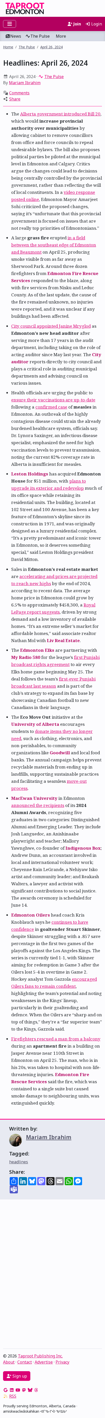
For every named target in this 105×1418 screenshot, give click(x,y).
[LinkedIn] (11, 1390)
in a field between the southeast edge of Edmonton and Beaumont (53, 245)
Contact (24, 1362)
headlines (18, 1162)
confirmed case (51, 407)
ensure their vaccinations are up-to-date (53, 400)
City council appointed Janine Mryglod (51, 326)
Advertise (44, 1362)
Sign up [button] (19, 1376)
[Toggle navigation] (9, 24)
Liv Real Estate (63, 640)
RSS (12, 1396)
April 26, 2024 (51, 47)
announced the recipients (37, 805)
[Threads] (36, 1390)
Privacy (62, 1362)
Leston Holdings (29, 474)
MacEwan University (34, 798)
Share (14, 99)
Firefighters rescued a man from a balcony (55, 1039)
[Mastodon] (24, 1390)
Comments (19, 93)
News (15, 36)
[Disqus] (52, 1275)
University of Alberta (35, 724)
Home (8, 47)
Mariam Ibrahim (25, 82)
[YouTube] (17, 1390)
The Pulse (40, 36)
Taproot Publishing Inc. (40, 1356)
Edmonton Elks (37, 650)
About (9, 1362)
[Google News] (5, 1390)
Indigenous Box (83, 848)
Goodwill (60, 753)
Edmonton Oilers (30, 915)
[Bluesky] (30, 1390)
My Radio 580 (25, 657)
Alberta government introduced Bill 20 (60, 114)
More (61, 36)
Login (96, 24)
